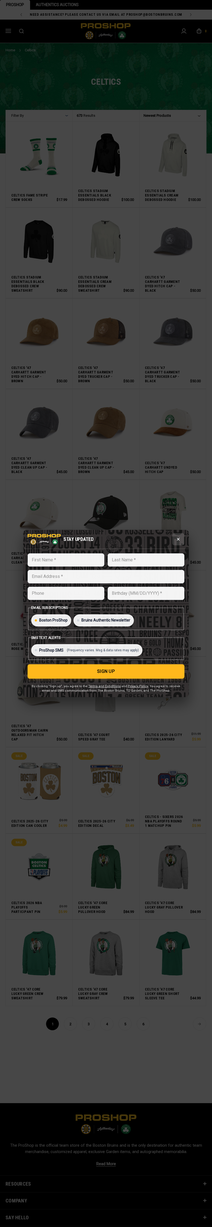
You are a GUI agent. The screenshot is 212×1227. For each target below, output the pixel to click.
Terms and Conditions (104, 686)
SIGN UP (106, 671)
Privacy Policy (138, 686)
